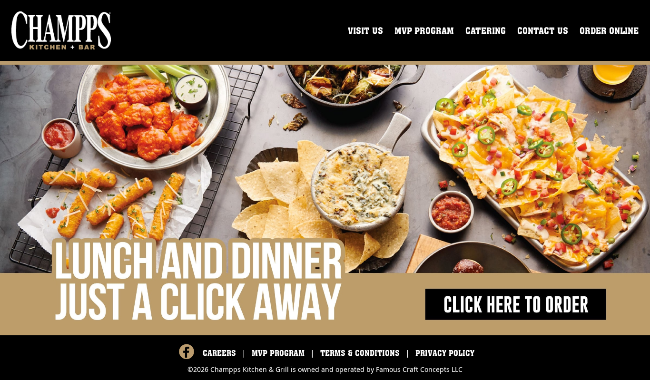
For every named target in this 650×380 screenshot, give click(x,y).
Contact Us (542, 30)
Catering (485, 30)
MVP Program (424, 30)
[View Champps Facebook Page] (186, 351)
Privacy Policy (444, 353)
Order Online (609, 30)
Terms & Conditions (360, 353)
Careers (219, 353)
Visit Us (365, 30)
